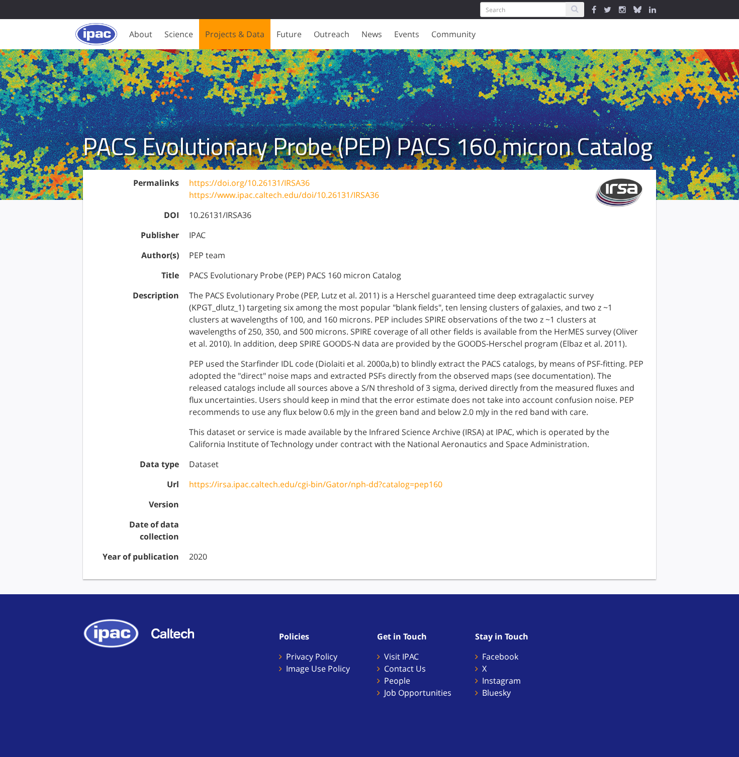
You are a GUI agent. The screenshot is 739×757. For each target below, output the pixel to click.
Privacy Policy (311, 656)
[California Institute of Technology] (177, 632)
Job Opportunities (417, 692)
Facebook (500, 656)
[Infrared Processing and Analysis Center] (116, 632)
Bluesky (496, 692)
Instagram (501, 680)
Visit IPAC (401, 656)
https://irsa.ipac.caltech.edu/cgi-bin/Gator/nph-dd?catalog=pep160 (315, 484)
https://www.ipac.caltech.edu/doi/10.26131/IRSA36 (284, 194)
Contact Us (405, 668)
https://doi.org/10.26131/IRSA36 (249, 182)
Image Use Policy (318, 668)
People (397, 680)
